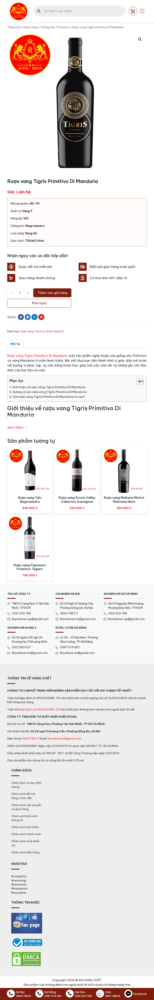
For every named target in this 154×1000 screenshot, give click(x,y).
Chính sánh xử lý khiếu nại (25, 843)
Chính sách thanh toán (26, 834)
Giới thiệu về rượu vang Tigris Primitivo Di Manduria (48, 387)
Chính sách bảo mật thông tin (24, 818)
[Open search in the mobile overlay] (79, 11)
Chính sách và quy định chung (26, 785)
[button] (140, 39)
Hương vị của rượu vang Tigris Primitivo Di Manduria (49, 392)
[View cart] (133, 11)
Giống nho (48, 27)
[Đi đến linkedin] (34, 317)
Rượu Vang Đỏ (55, 331)
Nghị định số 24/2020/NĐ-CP (39, 709)
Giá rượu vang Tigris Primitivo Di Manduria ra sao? (49, 397)
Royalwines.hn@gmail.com (78, 619)
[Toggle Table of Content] (138, 381)
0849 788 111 (69, 613)
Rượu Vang (30, 27)
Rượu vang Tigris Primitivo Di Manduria (37, 356)
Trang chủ (14, 27)
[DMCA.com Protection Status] (26, 959)
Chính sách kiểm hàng (25, 852)
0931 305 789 (21, 613)
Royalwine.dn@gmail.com (77, 653)
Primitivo (63, 27)
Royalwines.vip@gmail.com (30, 619)
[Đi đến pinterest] (41, 317)
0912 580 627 (21, 647)
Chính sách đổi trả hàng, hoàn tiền (23, 796)
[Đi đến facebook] (21, 317)
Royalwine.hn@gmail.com (64, 738)
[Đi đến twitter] (28, 317)
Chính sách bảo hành (25, 827)
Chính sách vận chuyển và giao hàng (26, 807)
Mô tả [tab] (15, 344)
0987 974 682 (69, 647)
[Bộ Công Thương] (26, 942)
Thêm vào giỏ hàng (52, 293)
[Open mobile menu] (142, 11)
